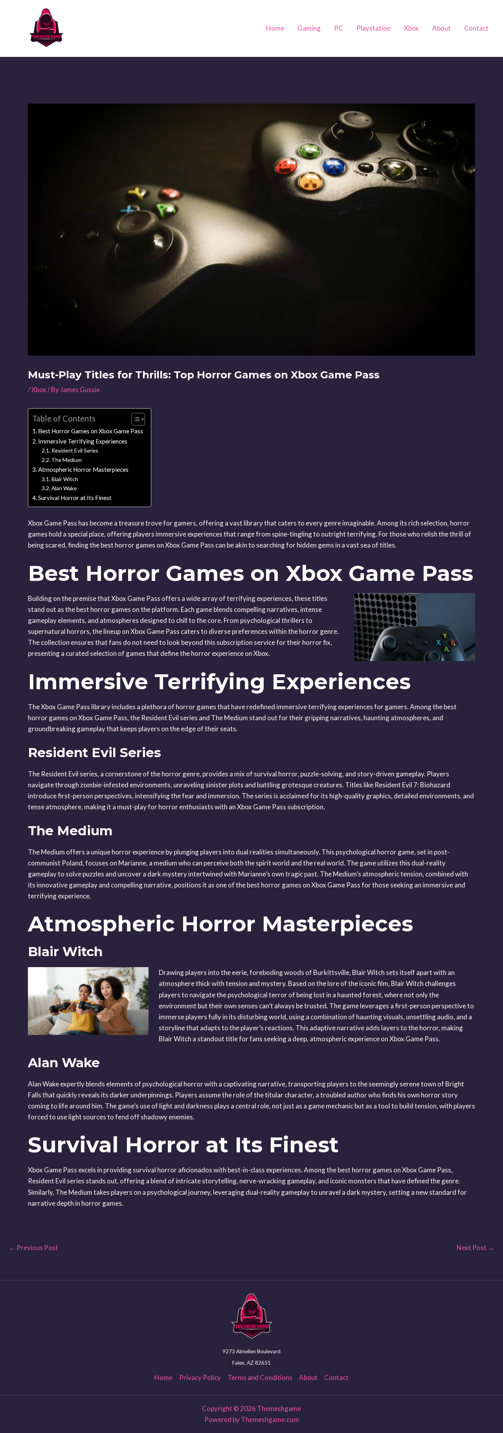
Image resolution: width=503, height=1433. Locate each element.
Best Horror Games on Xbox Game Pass (90, 430)
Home (275, 28)
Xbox (411, 28)
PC (338, 28)
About (441, 28)
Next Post (475, 1247)
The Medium (66, 459)
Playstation (373, 28)
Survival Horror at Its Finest (75, 497)
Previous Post (33, 1247)
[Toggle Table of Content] (134, 419)
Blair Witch (64, 479)
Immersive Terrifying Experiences (82, 441)
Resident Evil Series (74, 450)
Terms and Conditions (260, 1377)
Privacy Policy (200, 1377)
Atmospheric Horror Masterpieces (83, 469)
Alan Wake (64, 488)
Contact (476, 28)
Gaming (309, 28)
